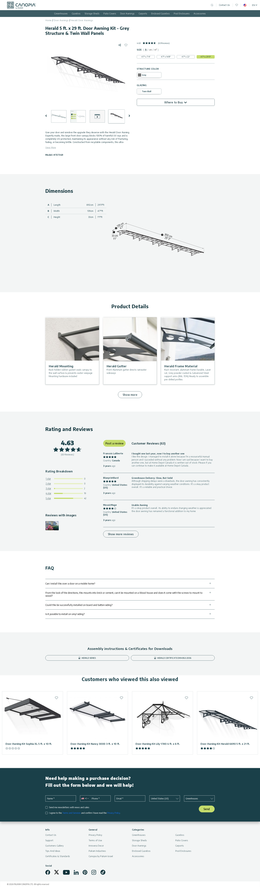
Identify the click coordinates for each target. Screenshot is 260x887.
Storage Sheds (92, 13)
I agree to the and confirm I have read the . (84, 813)
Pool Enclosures (182, 13)
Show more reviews (121, 534)
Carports (143, 13)
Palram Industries (97, 851)
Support (49, 840)
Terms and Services (71, 813)
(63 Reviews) (164, 43)
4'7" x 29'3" (206, 57)
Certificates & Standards (57, 856)
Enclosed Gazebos (160, 13)
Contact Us (224, 5)
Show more (130, 394)
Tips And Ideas (52, 851)
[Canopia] (21, 5)
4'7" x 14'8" (166, 57)
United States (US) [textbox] (160, 798)
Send (207, 809)
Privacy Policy (113, 813)
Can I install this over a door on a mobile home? (70, 583)
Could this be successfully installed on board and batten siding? (79, 604)
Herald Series (88, 658)
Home (48, 20)
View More (50, 147)
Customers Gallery (54, 845)
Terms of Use (95, 840)
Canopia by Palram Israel (101, 856)
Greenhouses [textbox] (192, 798)
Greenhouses (61, 13)
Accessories (200, 13)
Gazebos (76, 13)
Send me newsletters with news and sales (69, 807)
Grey (144, 75)
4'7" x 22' (186, 57)
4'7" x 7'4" (145, 57)
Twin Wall (146, 91)
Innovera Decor (96, 845)
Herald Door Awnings (82, 20)
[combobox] (84, 798)
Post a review (114, 443)
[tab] (146, 49)
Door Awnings (127, 13)
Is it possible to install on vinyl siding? (65, 613)
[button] (48, 115)
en (253, 5)
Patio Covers (109, 13)
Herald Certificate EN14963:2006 (174, 658)
